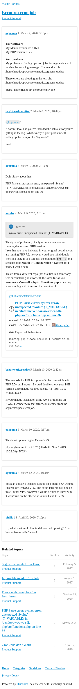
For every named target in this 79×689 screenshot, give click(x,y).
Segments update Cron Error (21, 564)
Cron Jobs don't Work (16, 645)
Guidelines (35, 668)
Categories (19, 668)
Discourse (22, 684)
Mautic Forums (10, 3)
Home (5, 668)
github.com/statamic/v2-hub (25, 296)
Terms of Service (55, 668)
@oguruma (12, 122)
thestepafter (62, 325)
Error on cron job (19, 12)
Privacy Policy (10, 675)
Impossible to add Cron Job (20, 578)
